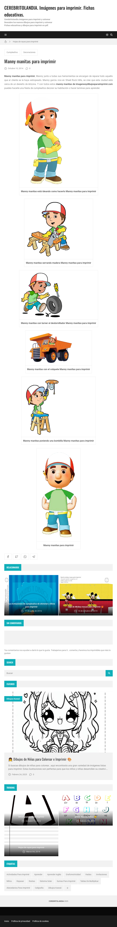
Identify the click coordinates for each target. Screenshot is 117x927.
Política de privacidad (20, 921)
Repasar (20, 881)
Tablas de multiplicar (89, 881)
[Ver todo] (67, 888)
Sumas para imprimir (66, 881)
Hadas (88, 874)
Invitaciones (101, 874)
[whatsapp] (25, 557)
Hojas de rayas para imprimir (25, 41)
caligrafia (39, 888)
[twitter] (16, 557)
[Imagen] (58, 722)
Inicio (6, 921)
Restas (32, 881)
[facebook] (8, 557)
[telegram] (33, 557)
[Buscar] (111, 34)
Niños (9, 881)
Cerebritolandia (56, 901)
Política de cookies (40, 921)
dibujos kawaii (13, 699)
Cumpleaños (12, 52)
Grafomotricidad (73, 874)
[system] (107, 34)
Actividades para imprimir (18, 874)
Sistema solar (46, 881)
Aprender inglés (54, 874)
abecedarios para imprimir (18, 888)
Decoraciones (29, 52)
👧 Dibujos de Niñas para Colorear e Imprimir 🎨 (40, 759)
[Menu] (5, 34)
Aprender (38, 874)
